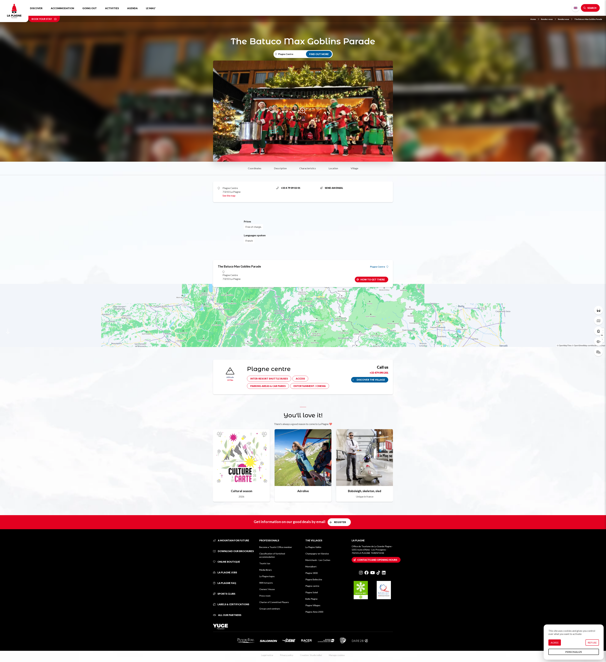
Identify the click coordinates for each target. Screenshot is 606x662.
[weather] (598, 341)
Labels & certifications (233, 604)
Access (300, 378)
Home (533, 19)
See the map (229, 195)
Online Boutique (228, 561)
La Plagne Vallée (313, 547)
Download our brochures (235, 551)
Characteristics (307, 168)
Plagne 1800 (311, 573)
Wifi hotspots (266, 582)
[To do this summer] (598, 310)
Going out (89, 8)
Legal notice (267, 655)
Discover (36, 8)
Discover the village (371, 379)
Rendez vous (563, 19)
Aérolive (303, 491)
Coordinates (254, 168)
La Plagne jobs (227, 572)
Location (333, 168)
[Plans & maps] (598, 320)
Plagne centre (312, 586)
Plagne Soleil (311, 592)
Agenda (132, 8)
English (575, 8)
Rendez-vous (547, 19)
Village (354, 168)
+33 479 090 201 (379, 372)
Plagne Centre (377, 266)
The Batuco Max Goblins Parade (588, 19)
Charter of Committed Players (274, 602)
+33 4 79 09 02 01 (290, 187)
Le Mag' (151, 8)
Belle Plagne (311, 598)
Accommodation (62, 8)
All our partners (229, 615)
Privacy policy (286, 655)
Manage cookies (337, 655)
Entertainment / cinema (310, 386)
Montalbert (311, 566)
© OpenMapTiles (564, 345)
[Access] (598, 351)
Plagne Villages (312, 605)
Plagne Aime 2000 (314, 611)
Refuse (592, 642)
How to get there (372, 279)
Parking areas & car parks (268, 386)
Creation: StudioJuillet (311, 655)
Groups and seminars (269, 608)
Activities (112, 8)
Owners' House (267, 589)
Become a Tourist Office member (275, 547)
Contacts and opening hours (377, 559)
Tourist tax (264, 563)
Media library (265, 569)
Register (340, 522)
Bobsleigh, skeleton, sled (364, 491)
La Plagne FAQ (226, 583)
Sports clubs (226, 593)
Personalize (573, 651)
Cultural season (241, 491)
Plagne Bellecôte (313, 579)
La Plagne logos (267, 576)
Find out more (319, 54)
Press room (264, 595)
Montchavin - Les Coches (317, 560)
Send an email (334, 187)
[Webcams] (598, 331)
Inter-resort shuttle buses (269, 378)
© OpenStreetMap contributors (585, 345)
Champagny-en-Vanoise (317, 553)
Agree (555, 642)
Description (280, 168)
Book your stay (42, 19)
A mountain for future (233, 540)
